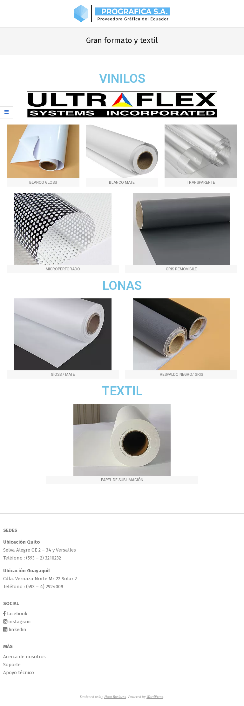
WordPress (154, 696)
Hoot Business (115, 696)
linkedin (17, 629)
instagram (20, 621)
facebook (17, 614)
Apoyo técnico (18, 672)
